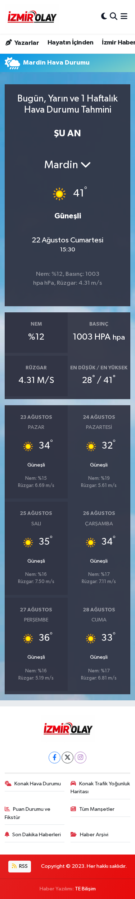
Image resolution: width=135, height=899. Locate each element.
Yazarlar (26, 43)
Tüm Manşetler (96, 809)
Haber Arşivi (94, 834)
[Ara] (113, 17)
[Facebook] (54, 757)
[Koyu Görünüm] (104, 17)
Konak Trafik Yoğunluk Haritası (100, 787)
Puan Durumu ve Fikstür (28, 813)
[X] (67, 757)
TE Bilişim (85, 888)
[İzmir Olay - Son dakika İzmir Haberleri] (32, 16)
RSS (23, 866)
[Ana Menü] (124, 17)
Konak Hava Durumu (37, 783)
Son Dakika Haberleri (36, 834)
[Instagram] (80, 757)
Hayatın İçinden (71, 42)
